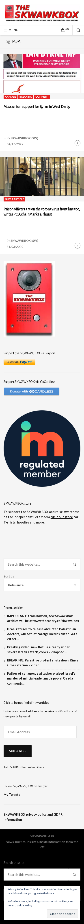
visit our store (62, 517)
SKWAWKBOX (42, 836)
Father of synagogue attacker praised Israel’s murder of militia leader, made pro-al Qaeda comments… (41, 678)
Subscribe (17, 751)
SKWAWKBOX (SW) (24, 138)
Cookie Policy (23, 905)
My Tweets (12, 795)
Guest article (14, 199)
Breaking (25, 96)
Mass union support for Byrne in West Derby (37, 107)
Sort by (9, 576)
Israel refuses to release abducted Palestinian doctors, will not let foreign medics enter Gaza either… (42, 634)
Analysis (10, 96)
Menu (13, 30)
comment (42, 96)
